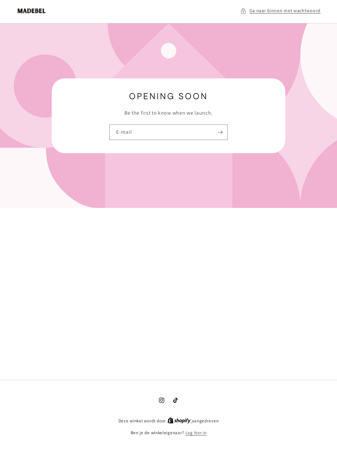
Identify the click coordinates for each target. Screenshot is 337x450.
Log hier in (196, 433)
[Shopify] (180, 421)
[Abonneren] (220, 132)
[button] (280, 11)
